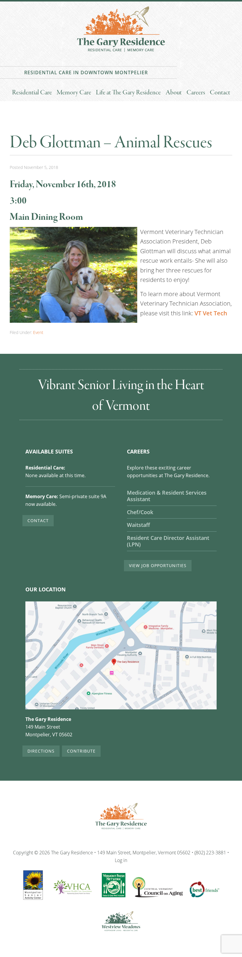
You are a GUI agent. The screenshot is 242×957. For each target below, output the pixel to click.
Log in (121, 860)
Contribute (81, 751)
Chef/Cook (140, 512)
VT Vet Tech (210, 313)
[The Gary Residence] (121, 53)
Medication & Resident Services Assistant (167, 496)
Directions (41, 751)
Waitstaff (138, 525)
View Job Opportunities (158, 565)
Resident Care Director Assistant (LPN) (168, 541)
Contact (38, 520)
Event (38, 332)
